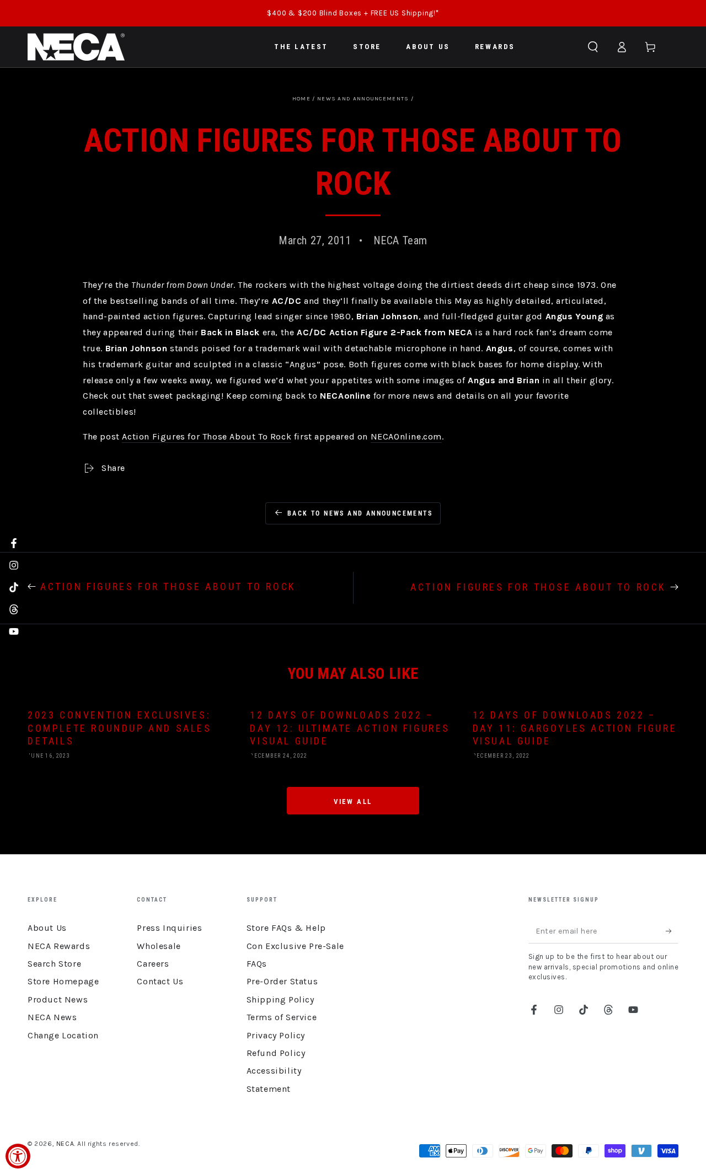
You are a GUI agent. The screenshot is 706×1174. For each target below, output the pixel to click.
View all (353, 801)
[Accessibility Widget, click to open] (18, 1156)
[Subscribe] (672, 931)
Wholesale (158, 946)
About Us (47, 928)
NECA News (52, 1017)
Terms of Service (282, 1017)
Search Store (54, 963)
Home (301, 98)
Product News (58, 999)
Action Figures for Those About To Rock (206, 436)
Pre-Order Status (282, 981)
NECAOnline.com (406, 436)
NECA (65, 1144)
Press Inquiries (169, 928)
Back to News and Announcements (359, 513)
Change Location (63, 1035)
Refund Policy (276, 1053)
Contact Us (160, 981)
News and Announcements (363, 98)
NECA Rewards (59, 946)
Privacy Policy (276, 1035)
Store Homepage (63, 981)
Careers (153, 963)
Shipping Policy (280, 999)
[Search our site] (593, 47)
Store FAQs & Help (286, 928)
